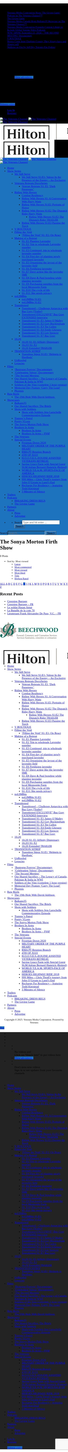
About (10, 509)
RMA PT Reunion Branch (36, 451)
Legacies (19, 363)
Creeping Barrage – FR (20, 604)
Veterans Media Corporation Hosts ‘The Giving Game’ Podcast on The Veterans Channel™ (33, 14)
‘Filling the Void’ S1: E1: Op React (41, 235)
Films (10, 366)
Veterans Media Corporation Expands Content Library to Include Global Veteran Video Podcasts (35, 28)
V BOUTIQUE (14, 38)
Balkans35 (20, 403)
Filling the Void (23, 232)
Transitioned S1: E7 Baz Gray (38, 335)
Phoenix (19, 390)
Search (18, 522)
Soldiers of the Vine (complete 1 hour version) (41, 384)
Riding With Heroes (26, 192)
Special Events (23, 439)
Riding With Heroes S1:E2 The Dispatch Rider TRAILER (46, 218)
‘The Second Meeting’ (27, 375)
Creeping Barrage (17, 601)
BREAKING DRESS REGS (30, 500)
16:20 (18, 338)
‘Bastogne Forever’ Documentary (33, 369)
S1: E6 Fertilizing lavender (37, 268)
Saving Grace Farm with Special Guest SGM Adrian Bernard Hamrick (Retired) (44, 466)
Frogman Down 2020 (34, 442)
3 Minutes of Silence (33, 491)
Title (17, 575)
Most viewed (21, 570)
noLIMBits (21, 296)
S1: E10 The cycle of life (36, 290)
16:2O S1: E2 (29, 345)
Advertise (20, 516)
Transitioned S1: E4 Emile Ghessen (41, 329)
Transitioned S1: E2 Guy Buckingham (43, 323)
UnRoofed (20, 360)
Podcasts (12, 497)
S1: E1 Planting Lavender (36, 241)
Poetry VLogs (22, 421)
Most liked (20, 572)
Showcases (13, 400)
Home (10, 167)
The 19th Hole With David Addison (35, 396)
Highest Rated (21, 578)
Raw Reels (13, 393)
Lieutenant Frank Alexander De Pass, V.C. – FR (34, 613)
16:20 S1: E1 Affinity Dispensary (40, 342)
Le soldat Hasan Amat (19, 607)
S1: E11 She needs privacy (37, 293)
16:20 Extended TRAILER (37, 348)
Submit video (7, 104)
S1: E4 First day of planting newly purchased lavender (41, 258)
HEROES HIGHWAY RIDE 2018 (40, 476)
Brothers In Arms (24, 427)
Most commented (23, 567)
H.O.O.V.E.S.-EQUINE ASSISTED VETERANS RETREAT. (41, 459)
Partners (11, 506)
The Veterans (22, 436)
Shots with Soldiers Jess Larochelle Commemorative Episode (41, 414)
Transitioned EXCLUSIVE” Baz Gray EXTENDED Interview (43, 316)
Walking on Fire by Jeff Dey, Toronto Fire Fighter (31, 47)
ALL (2, 583)
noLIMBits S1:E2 (31, 302)
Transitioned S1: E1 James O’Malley (42, 320)
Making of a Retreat (26, 238)
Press (17, 512)
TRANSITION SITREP (27, 351)
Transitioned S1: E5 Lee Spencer (40, 332)
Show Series (14, 171)
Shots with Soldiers (25, 409)
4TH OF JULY (30, 454)
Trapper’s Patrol (23, 418)
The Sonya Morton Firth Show (32, 424)
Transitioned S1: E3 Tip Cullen (39, 326)
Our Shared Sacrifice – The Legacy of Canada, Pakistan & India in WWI (41, 380)
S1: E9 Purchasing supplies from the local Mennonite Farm (42, 285)
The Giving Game (16, 18)
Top (2, 1027)
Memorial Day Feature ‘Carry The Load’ (37, 387)
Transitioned (21, 305)
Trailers (11, 494)
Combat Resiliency (32, 195)
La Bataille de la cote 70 (21, 610)
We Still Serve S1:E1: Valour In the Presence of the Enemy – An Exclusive (44, 179)
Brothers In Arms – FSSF (36, 433)
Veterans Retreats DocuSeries (31, 183)
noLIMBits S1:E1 (31, 299)
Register (12, 113)
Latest (17, 564)
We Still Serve (22, 174)
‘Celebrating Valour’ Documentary (34, 372)
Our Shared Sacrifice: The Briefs (33, 406)
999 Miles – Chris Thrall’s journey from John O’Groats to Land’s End (44, 481)
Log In (11, 110)
